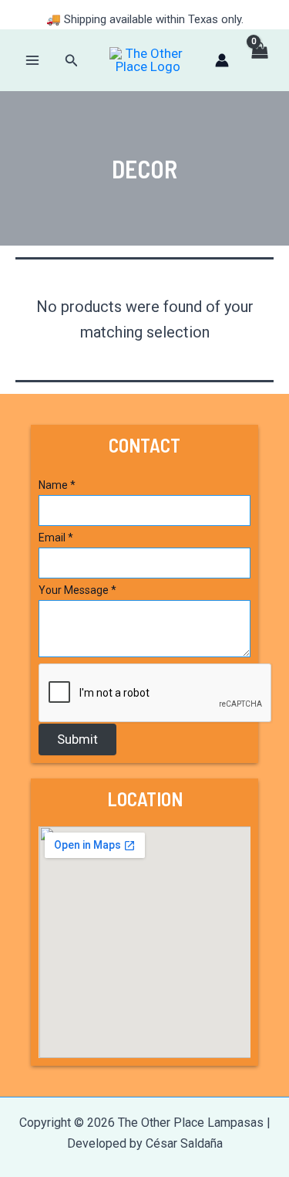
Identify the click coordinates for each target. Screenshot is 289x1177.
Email (56, 537)
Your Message (77, 590)
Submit (77, 739)
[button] (72, 60)
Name (57, 485)
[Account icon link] (222, 60)
